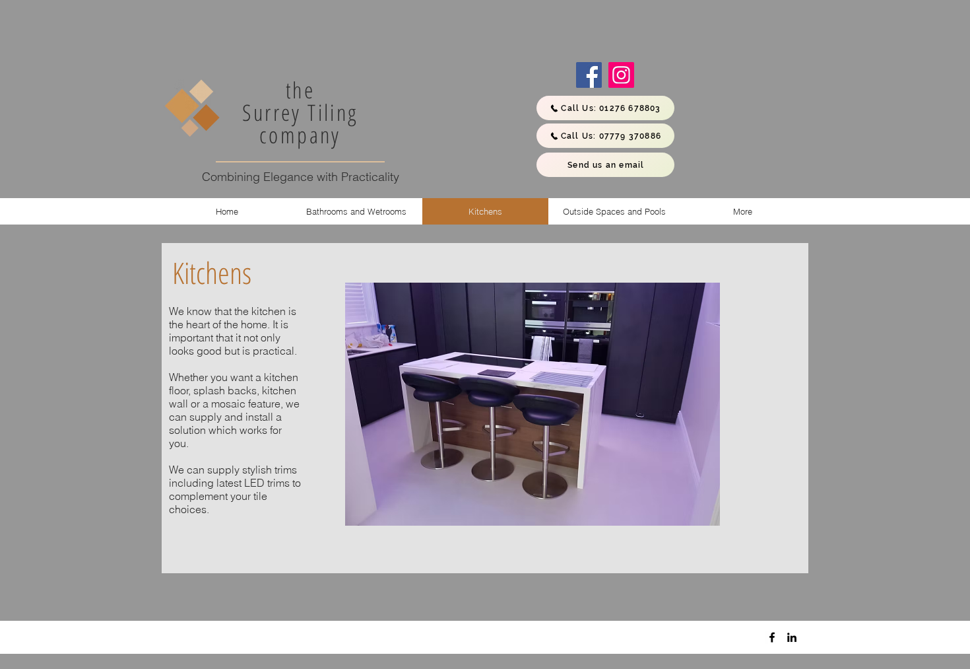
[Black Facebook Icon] (772, 637)
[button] (532, 404)
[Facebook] (589, 75)
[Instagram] (621, 75)
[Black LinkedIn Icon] (791, 637)
